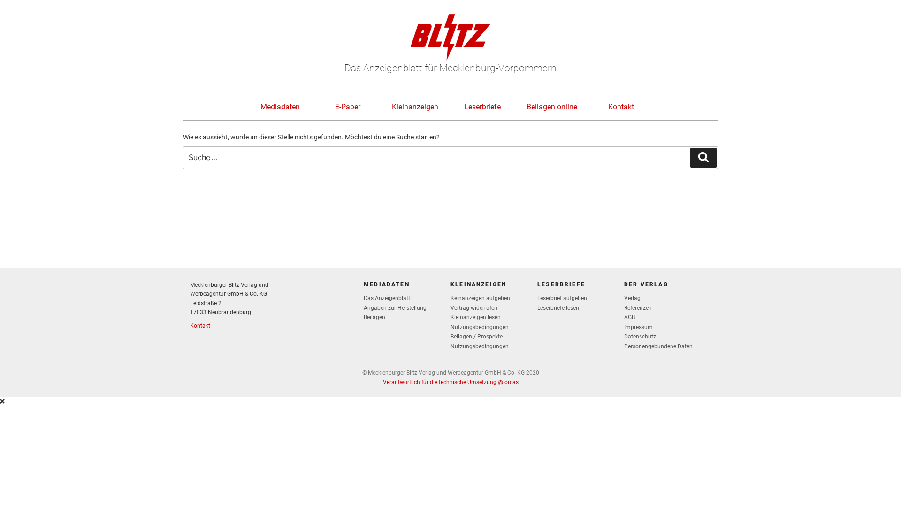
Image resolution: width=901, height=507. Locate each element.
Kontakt (621, 106)
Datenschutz (640, 336)
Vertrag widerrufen (473, 308)
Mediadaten (280, 106)
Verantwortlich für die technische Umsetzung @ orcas (451, 382)
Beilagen (374, 317)
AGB (629, 317)
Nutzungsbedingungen (479, 327)
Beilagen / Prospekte (476, 336)
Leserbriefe (482, 106)
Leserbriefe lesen (558, 308)
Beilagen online (552, 106)
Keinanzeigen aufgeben (480, 298)
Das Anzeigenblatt (387, 298)
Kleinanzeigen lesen (475, 317)
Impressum (638, 327)
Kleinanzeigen (415, 106)
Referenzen (638, 308)
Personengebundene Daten (658, 346)
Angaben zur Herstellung (395, 308)
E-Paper (347, 106)
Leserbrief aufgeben (562, 298)
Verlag (632, 298)
